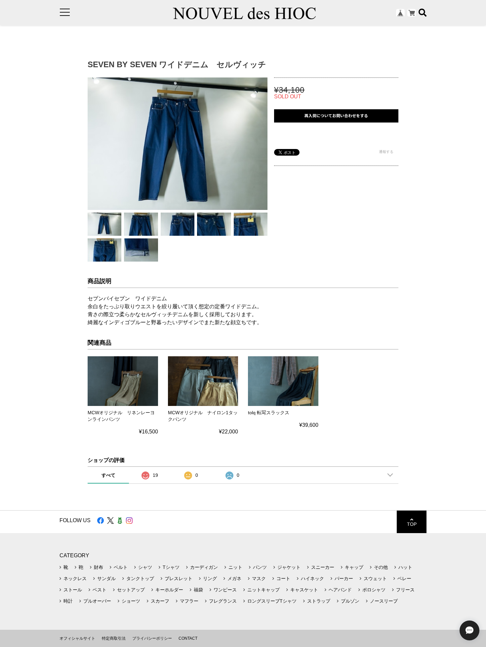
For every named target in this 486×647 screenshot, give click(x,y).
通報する (386, 152)
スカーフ (160, 601)
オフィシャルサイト (77, 638)
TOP (412, 524)
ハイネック (312, 578)
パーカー (344, 578)
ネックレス (75, 578)
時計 (68, 601)
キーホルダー (169, 589)
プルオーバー (97, 601)
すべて (108, 475)
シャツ (145, 567)
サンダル (106, 578)
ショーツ (131, 601)
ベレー (404, 578)
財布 (98, 567)
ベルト (121, 567)
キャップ (354, 567)
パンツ (260, 567)
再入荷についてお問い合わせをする (336, 115)
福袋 (198, 589)
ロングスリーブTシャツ (272, 601)
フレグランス (223, 601)
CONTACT (188, 638)
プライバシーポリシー (152, 638)
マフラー (189, 601)
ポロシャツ (373, 589)
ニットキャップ (263, 589)
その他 (381, 567)
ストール (72, 589)
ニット (235, 567)
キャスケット (304, 589)
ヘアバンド (340, 589)
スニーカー (322, 567)
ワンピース (225, 589)
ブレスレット (178, 578)
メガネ (234, 578)
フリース (405, 589)
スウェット (375, 578)
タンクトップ (140, 578)
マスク (259, 578)
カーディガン (204, 567)
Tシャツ (171, 567)
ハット (405, 567)
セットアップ (131, 589)
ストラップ (318, 601)
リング (210, 578)
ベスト (99, 589)
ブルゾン (350, 601)
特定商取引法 (114, 638)
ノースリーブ (384, 601)
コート (283, 578)
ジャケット (289, 567)
